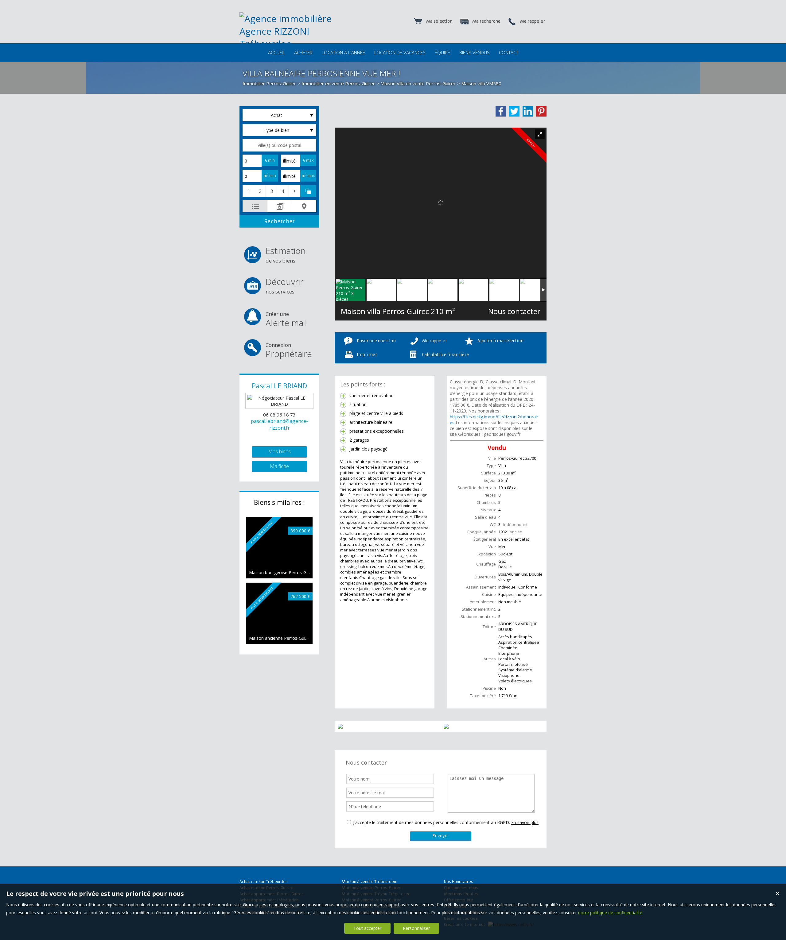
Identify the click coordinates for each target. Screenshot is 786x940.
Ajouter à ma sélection (500, 340)
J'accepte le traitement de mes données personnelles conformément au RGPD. (431, 822)
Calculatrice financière (445, 354)
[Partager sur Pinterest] (541, 111)
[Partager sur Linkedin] (528, 111)
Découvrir (284, 285)
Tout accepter (367, 928)
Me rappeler (434, 340)
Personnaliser (416, 928)
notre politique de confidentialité (610, 912)
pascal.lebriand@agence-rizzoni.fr (279, 424)
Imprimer (367, 354)
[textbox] (279, 145)
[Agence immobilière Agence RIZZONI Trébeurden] (300, 43)
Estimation (285, 254)
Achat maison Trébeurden (263, 881)
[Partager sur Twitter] (514, 111)
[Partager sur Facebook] (501, 111)
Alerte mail (286, 319)
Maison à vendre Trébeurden (369, 881)
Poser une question (376, 340)
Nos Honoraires (458, 881)
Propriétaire (289, 350)
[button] (248, 191)
